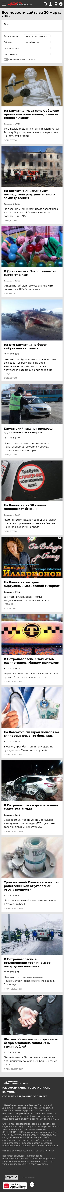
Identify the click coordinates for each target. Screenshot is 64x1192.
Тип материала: (11, 36)
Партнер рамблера (28, 1177)
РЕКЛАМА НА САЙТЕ (14, 1087)
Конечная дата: (11, 54)
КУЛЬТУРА (10, 294)
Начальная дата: (11, 48)
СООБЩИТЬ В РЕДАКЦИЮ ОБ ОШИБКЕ (24, 1096)
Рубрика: (8, 42)
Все (6, 24)
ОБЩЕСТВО (10, 140)
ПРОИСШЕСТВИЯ (13, 682)
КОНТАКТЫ (8, 1092)
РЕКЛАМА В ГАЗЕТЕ (39, 1087)
